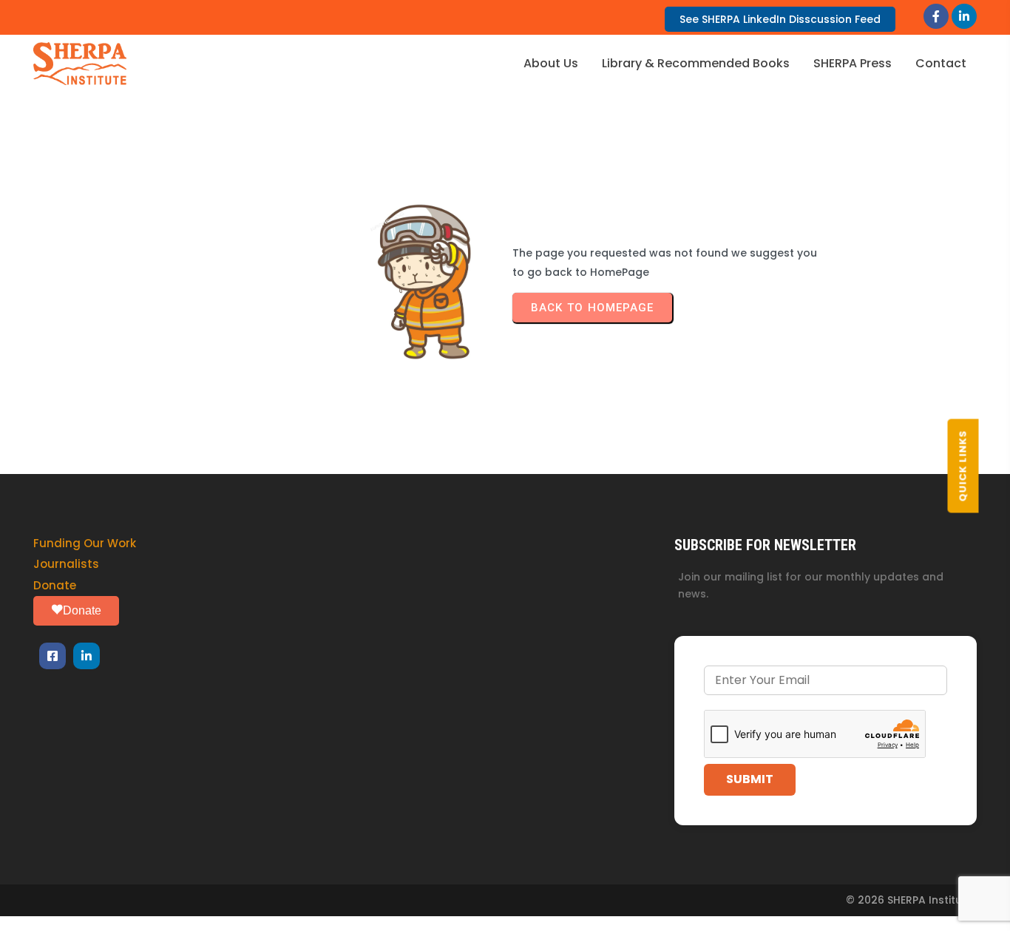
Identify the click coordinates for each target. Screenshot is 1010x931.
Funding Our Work (84, 543)
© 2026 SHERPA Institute (909, 900)
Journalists (66, 564)
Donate (54, 585)
